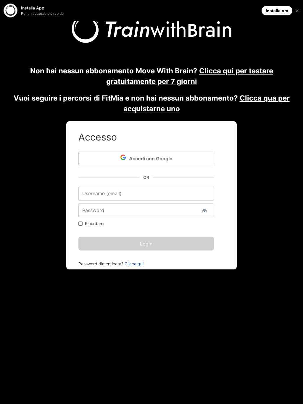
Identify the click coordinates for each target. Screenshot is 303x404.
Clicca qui (134, 263)
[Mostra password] (204, 210)
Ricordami (94, 223)
